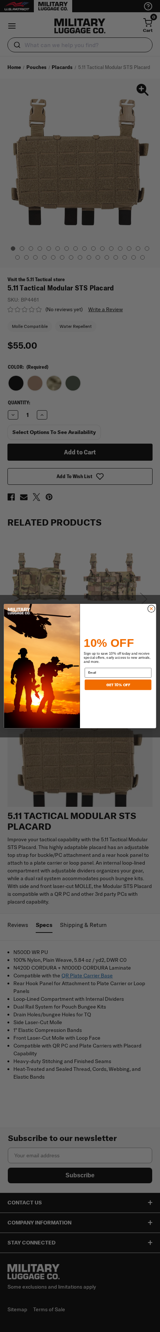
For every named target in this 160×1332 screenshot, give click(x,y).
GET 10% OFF (118, 684)
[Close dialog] (151, 608)
